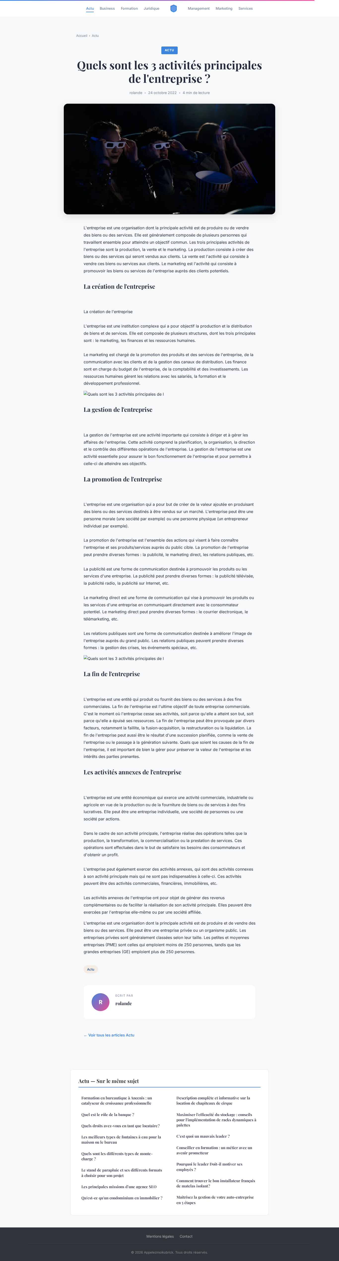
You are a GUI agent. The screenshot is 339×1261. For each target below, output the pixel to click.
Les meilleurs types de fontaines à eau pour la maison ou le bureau (121, 1139)
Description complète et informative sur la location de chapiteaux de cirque (213, 1100)
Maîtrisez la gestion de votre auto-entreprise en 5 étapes (215, 1200)
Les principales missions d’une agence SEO (119, 1186)
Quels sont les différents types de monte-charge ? (117, 1156)
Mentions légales (160, 1236)
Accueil (81, 36)
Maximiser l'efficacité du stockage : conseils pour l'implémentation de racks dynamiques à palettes (216, 1120)
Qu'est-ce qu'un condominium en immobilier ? (121, 1197)
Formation (129, 8)
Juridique (151, 8)
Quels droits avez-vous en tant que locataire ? (120, 1125)
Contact (186, 1236)
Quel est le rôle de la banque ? (107, 1114)
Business (107, 8)
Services (245, 8)
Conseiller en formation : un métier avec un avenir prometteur (214, 1150)
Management (199, 8)
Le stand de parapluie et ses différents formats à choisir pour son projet (121, 1173)
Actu (90, 8)
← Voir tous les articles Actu (109, 1035)
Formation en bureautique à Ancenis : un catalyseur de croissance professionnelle (116, 1100)
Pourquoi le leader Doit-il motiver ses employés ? (209, 1167)
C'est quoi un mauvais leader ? (203, 1136)
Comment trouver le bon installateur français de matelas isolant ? (215, 1183)
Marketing (224, 8)
